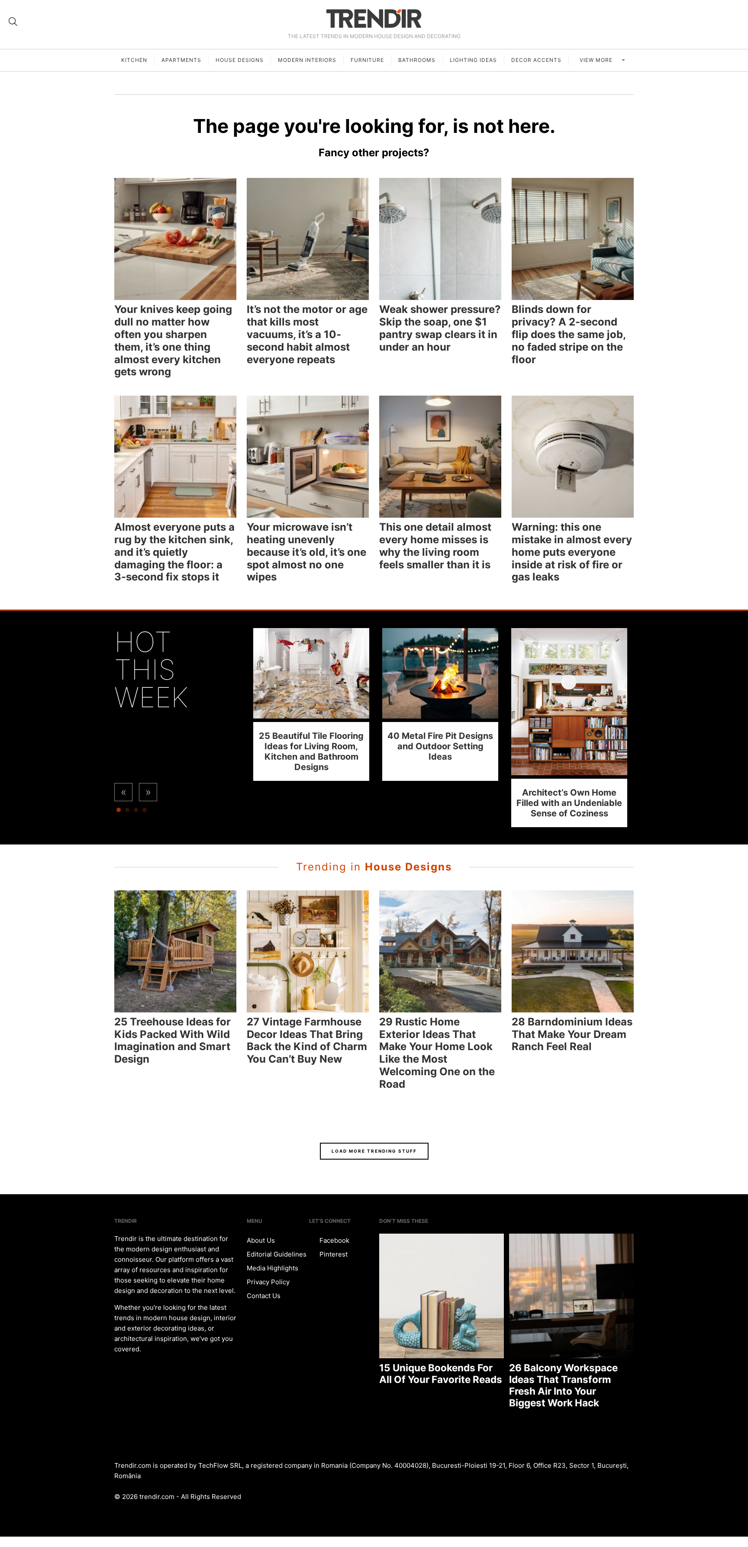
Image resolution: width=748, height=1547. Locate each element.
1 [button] (118, 812)
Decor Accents (536, 60)
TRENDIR (374, 18)
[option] (311, 704)
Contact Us (263, 1296)
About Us (261, 1240)
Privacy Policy (268, 1282)
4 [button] (144, 812)
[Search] (13, 21)
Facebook (333, 1240)
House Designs (240, 60)
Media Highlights (272, 1268)
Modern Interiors (307, 60)
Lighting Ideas (473, 60)
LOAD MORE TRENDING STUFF (374, 1151)
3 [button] (136, 812)
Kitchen (134, 60)
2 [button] (127, 812)
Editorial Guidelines (276, 1254)
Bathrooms (416, 60)
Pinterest (333, 1254)
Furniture (367, 60)
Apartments (181, 60)
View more (597, 60)
